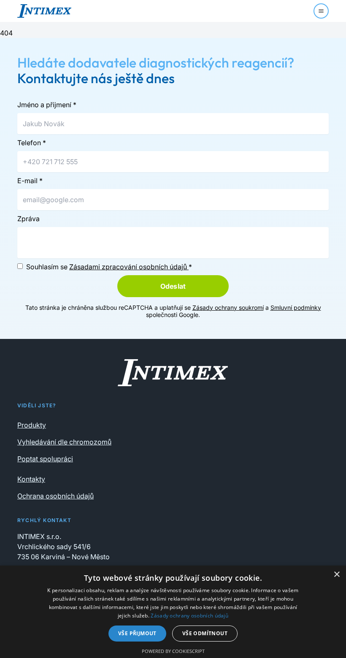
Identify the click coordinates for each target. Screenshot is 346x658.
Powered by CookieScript (173, 651)
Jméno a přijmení (46, 104)
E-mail (30, 180)
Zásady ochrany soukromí (228, 307)
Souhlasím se (109, 267)
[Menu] (321, 11)
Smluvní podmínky (295, 307)
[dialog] (173, 612)
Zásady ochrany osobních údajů (189, 615)
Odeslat (173, 286)
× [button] (336, 574)
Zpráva (28, 218)
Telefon (31, 142)
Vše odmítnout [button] (204, 633)
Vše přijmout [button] (137, 633)
